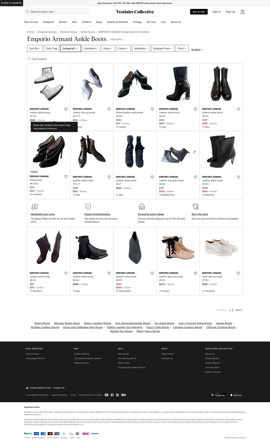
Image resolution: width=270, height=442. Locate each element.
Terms (73, 394)
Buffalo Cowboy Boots (45, 327)
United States (52, 438)
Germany (64, 438)
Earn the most (200, 214)
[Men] (79, 22)
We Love (151, 22)
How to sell (123, 354)
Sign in (217, 11)
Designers (48, 22)
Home (30, 32)
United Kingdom (38, 438)
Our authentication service (88, 358)
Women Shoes (68, 32)
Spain (72, 438)
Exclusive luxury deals (151, 214)
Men (74, 22)
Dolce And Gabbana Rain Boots (83, 327)
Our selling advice (127, 358)
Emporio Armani (47, 32)
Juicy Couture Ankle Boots (195, 323)
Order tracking (81, 354)
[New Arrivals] (40, 22)
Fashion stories (213, 372)
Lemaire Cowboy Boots (187, 327)
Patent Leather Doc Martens (124, 327)
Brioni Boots (42, 323)
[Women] (69, 22)
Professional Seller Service (131, 367)
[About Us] (183, 22)
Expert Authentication (97, 214)
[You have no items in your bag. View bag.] (242, 12)
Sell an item (199, 11)
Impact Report (212, 363)
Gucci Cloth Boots (157, 327)
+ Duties (40, 120)
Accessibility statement (37, 394)
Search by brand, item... (43, 11)
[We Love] (158, 22)
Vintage (137, 22)
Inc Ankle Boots (164, 323)
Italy (78, 438)
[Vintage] (144, 22)
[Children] (93, 22)
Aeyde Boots (224, 323)
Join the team (212, 367)
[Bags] (104, 22)
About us (209, 354)
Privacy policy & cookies (90, 394)
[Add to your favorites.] (66, 109)
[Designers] (56, 22)
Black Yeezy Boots (148, 331)
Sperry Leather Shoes (97, 323)
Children (86, 22)
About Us (176, 22)
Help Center (168, 354)
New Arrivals (31, 22)
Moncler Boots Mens (67, 323)
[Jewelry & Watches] (130, 22)
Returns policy (81, 363)
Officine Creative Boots (220, 327)
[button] (242, 12)
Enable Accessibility (11, 3)
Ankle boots (88, 32)
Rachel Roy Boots (121, 331)
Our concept (32, 354)
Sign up (230, 11)
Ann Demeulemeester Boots (132, 323)
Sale (163, 22)
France (27, 438)
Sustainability (212, 358)
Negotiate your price (43, 214)
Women (63, 22)
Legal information (59, 394)
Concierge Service (35, 358)
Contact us (167, 358)
